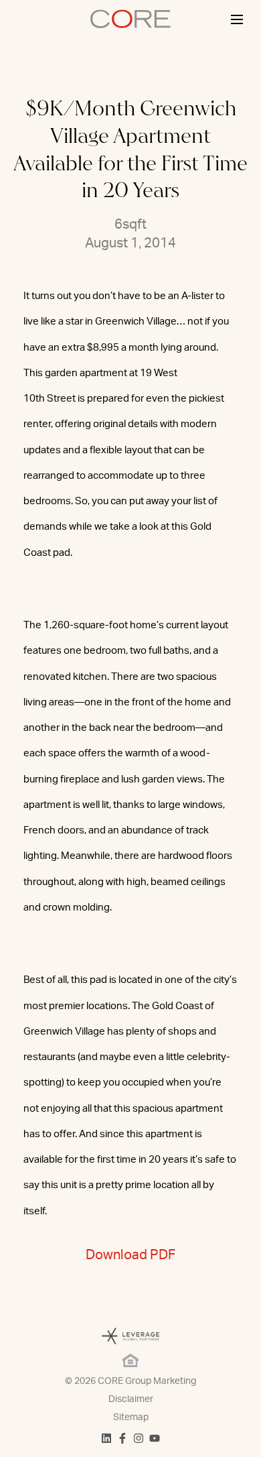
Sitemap (131, 1417)
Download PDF (130, 1255)
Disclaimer (130, 1399)
